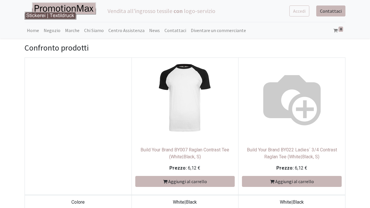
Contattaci (331, 11)
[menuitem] (33, 30)
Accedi (299, 11)
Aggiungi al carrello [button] (187, 181)
